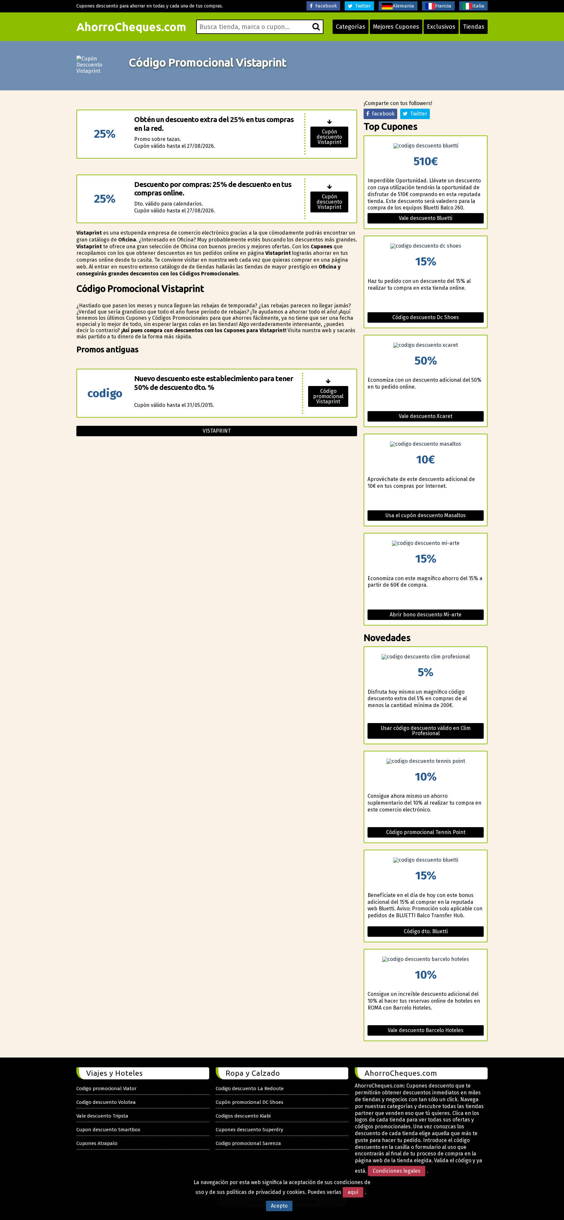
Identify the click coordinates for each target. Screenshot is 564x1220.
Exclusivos (441, 26)
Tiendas (473, 26)
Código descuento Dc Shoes (425, 317)
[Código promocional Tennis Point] (426, 761)
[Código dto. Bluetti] (426, 860)
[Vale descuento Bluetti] (426, 145)
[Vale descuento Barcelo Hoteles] (426, 959)
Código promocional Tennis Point (425, 832)
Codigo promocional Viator (106, 1088)
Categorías (350, 26)
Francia (443, 6)
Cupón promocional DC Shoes (249, 1102)
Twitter (361, 6)
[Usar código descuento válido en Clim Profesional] (426, 656)
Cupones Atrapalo (97, 1143)
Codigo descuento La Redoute (250, 1088)
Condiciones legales (396, 1171)
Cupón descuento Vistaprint (329, 137)
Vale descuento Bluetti (425, 218)
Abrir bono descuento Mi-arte (426, 614)
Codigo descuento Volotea (106, 1102)
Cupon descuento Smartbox (108, 1130)
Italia (478, 6)
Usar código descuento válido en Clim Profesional (426, 730)
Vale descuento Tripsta (102, 1116)
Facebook (325, 6)
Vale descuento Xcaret (425, 416)
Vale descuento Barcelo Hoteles (425, 1030)
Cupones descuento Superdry (249, 1130)
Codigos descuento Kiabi (243, 1116)
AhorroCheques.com (131, 26)
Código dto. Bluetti (426, 931)
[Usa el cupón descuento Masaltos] (426, 444)
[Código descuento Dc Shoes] (426, 246)
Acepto (279, 1206)
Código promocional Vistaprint (328, 396)
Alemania (403, 6)
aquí (353, 1192)
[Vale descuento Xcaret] (426, 345)
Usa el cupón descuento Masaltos (425, 515)
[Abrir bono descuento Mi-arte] (426, 543)
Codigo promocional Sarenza (248, 1143)
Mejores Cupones (396, 26)
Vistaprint (217, 431)
